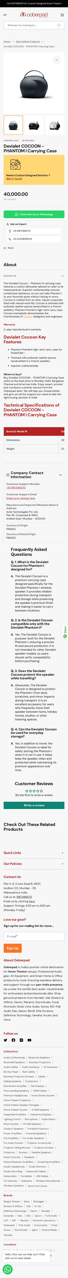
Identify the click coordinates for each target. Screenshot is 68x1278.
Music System (11, 1124)
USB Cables (42, 1176)
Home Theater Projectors (17, 1100)
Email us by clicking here (20, 498)
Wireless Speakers (14, 1185)
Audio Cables (11, 1067)
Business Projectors (40, 1062)
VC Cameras (10, 1180)
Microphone (31, 1119)
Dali (28, 1206)
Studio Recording (13, 1171)
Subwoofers (10, 1176)
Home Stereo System (43, 1095)
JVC (6, 1220)
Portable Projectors (38, 1128)
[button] (5, 15)
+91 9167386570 (21, 230)
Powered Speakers (36, 1133)
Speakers (29, 1157)
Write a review (34, 805)
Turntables (26, 1176)
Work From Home (37, 1186)
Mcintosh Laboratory (44, 1220)
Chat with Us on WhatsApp (36, 214)
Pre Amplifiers (11, 1138)
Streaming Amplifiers (49, 1161)
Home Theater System (16, 1109)
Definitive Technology (15, 1211)
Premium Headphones (16, 1095)
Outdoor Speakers (14, 1128)
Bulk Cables (28, 1071)
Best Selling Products (28, 41)
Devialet (28, 316)
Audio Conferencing (14, 1057)
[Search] (59, 25)
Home (7, 41)
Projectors (9, 1152)
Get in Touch (14, 178)
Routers (23, 1152)
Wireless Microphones (48, 1180)
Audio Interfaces (31, 1067)
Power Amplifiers (13, 1133)
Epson (38, 1215)
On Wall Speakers (32, 1124)
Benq (26, 1201)
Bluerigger (38, 1201)
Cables (42, 1076)
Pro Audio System (13, 1142)
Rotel (54, 1225)
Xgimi (35, 1229)
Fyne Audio (51, 1215)
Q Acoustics (41, 1225)
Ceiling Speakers (12, 1081)
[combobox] (34, 25)
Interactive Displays (40, 1114)
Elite (28, 1215)
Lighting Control (12, 1119)
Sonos (7, 1229)
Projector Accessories (39, 1142)
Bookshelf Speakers (14, 1062)
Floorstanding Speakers (16, 1090)
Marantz (24, 1220)
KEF (14, 1220)
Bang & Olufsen (12, 1201)
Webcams (26, 1180)
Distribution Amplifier (15, 1086)
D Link (37, 1206)
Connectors (31, 1081)
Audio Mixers (48, 1119)
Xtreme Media (49, 1229)
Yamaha (8, 1235)
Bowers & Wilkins (13, 1206)
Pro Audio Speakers (33, 1138)
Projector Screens (43, 1147)
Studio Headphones (14, 1166)
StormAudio (21, 1229)
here (32, 901)
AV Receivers (51, 1067)
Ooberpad (9, 1225)
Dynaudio (9, 1215)
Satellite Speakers (41, 1152)
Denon (33, 1211)
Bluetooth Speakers (39, 1057)
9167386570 (24, 897)
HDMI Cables (40, 1090)
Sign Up (13, 948)
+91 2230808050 (22, 238)
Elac (20, 1215)
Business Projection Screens (19, 1076)
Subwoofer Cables (36, 1171)
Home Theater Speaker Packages (21, 1105)
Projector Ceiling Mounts (17, 1147)
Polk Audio (24, 1225)
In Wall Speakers (40, 1109)
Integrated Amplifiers (15, 1114)
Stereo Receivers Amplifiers (19, 1161)
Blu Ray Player (11, 1071)
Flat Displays (37, 1086)
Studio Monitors (37, 1166)
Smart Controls (12, 1157)
